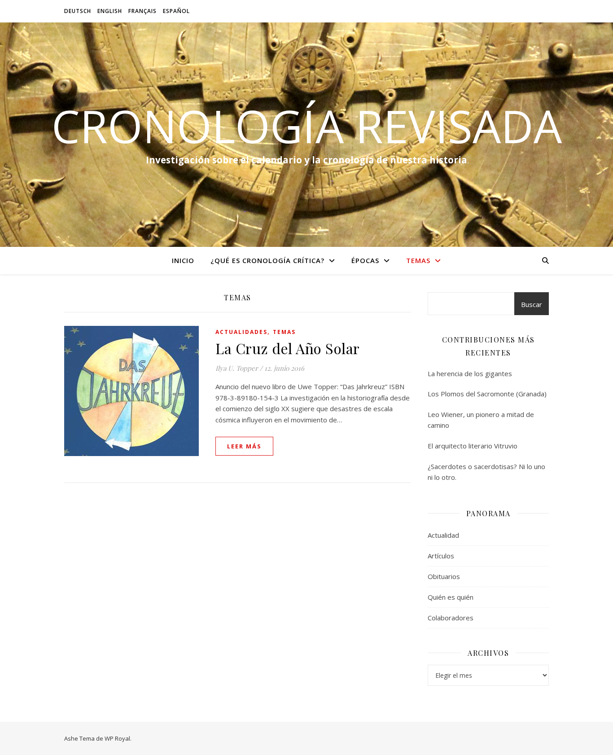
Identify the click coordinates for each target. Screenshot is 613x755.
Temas (418, 260)
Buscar (531, 304)
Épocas (365, 260)
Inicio (183, 260)
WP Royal (117, 738)
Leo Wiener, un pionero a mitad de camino (481, 420)
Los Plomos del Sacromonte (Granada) (487, 393)
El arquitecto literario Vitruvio (472, 445)
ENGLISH (109, 11)
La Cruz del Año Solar (287, 348)
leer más (244, 446)
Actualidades (241, 332)
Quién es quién (450, 597)
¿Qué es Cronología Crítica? (267, 260)
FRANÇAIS (142, 11)
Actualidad (443, 535)
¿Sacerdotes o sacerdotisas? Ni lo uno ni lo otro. (486, 472)
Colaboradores (450, 617)
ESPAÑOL (176, 11)
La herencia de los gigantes (470, 373)
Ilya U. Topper (236, 368)
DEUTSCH (77, 11)
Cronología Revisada (307, 125)
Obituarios (444, 576)
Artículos (441, 555)
